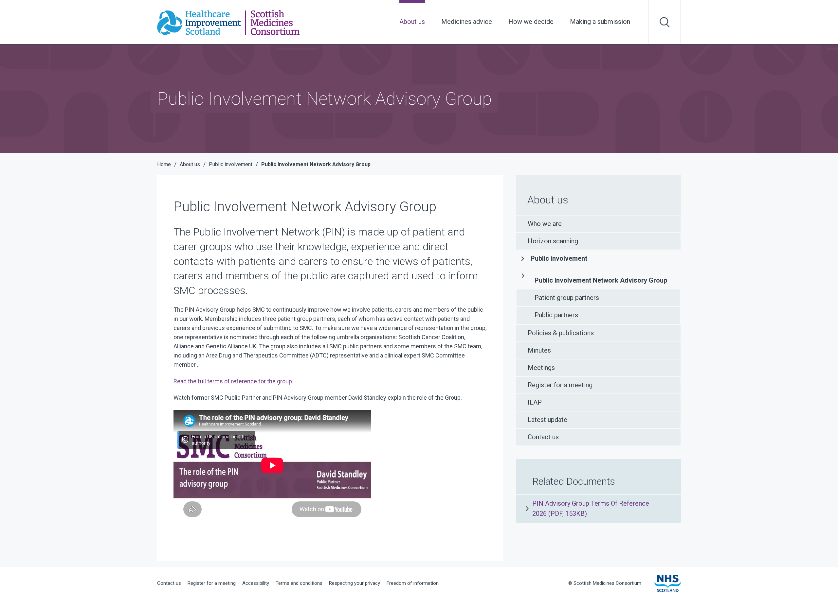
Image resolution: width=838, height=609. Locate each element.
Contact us (543, 437)
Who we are (545, 224)
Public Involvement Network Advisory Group (601, 280)
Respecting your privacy (354, 583)
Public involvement (559, 258)
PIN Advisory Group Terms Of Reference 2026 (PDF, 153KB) (590, 508)
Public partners (556, 315)
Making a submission (600, 22)
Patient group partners (567, 298)
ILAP (535, 402)
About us (412, 22)
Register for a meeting (560, 385)
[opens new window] (667, 583)
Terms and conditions (299, 583)
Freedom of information (413, 583)
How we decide (531, 22)
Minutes (539, 350)
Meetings (541, 368)
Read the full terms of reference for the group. (233, 381)
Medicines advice (466, 22)
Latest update (547, 420)
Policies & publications (561, 333)
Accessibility (255, 583)
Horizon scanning (553, 241)
